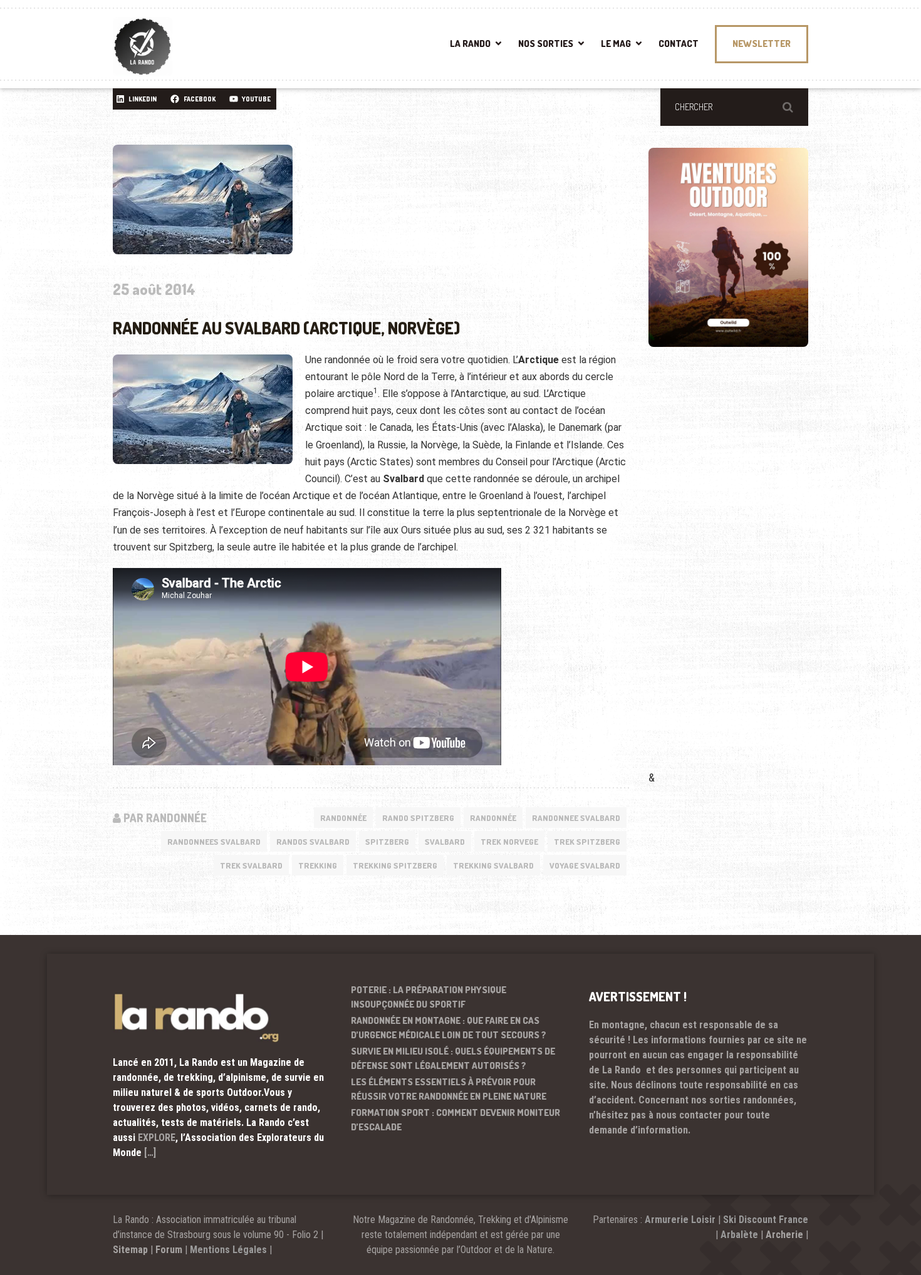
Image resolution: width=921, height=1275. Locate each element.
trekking (317, 865)
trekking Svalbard (493, 865)
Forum (168, 1250)
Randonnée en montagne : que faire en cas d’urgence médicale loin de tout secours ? (448, 1027)
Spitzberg (387, 842)
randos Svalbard (313, 842)
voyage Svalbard (584, 865)
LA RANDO (470, 43)
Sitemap (130, 1250)
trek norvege (509, 842)
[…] (150, 1153)
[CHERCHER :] (734, 107)
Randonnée (343, 818)
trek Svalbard (251, 865)
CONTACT (678, 43)
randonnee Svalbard (576, 818)
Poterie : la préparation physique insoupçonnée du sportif (428, 997)
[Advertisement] (742, 577)
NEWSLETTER (761, 43)
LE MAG (616, 43)
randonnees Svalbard (214, 842)
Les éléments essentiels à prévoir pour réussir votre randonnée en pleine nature (448, 1089)
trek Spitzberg (587, 842)
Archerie (784, 1235)
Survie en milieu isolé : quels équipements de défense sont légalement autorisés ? (453, 1058)
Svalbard (445, 842)
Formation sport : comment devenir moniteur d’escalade (455, 1120)
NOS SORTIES (545, 43)
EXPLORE (156, 1137)
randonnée (493, 818)
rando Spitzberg (418, 818)
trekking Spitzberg (395, 865)
